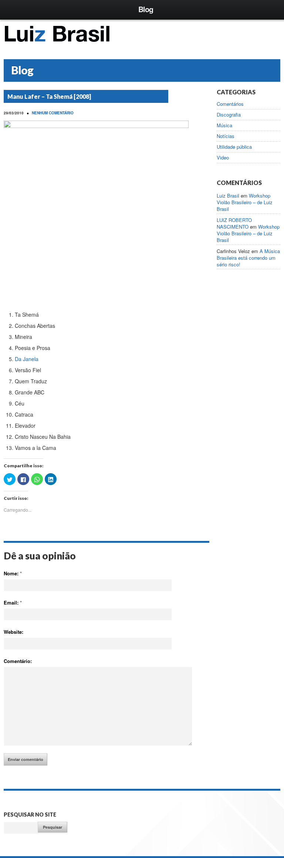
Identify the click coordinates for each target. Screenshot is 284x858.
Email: (13, 602)
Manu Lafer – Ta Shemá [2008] (49, 96)
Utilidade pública (234, 147)
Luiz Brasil (228, 195)
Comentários (230, 104)
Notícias (225, 136)
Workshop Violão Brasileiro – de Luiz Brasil (245, 202)
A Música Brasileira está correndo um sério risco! (248, 258)
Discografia (229, 114)
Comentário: (18, 660)
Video (223, 157)
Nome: (13, 573)
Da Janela (26, 359)
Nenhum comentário (53, 112)
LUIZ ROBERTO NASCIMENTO (234, 223)
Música (224, 125)
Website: (13, 631)
